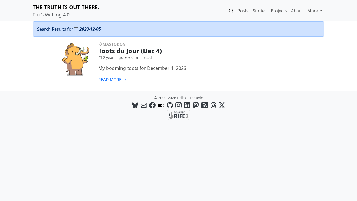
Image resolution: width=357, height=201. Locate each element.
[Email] (144, 105)
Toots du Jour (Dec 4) (130, 50)
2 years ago (113, 57)
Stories (260, 11)
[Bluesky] (135, 105)
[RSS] (204, 105)
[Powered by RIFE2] (178, 114)
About (297, 11)
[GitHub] (170, 105)
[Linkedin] (187, 105)
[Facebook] (152, 105)
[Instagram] (178, 105)
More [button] (313, 11)
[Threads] (213, 105)
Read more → (112, 79)
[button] (231, 10)
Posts (243, 11)
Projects (279, 11)
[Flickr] (161, 105)
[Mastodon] (196, 105)
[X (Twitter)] (222, 105)
